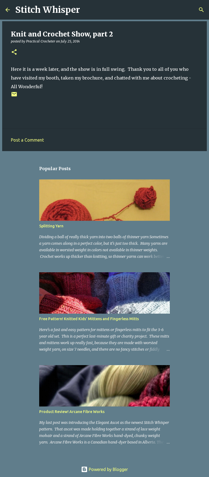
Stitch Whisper (47, 9)
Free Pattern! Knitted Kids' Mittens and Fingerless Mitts (89, 319)
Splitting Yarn (51, 226)
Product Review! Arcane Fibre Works (71, 411)
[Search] (87, 9)
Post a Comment (27, 139)
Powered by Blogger (108, 469)
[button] (14, 52)
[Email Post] (14, 96)
